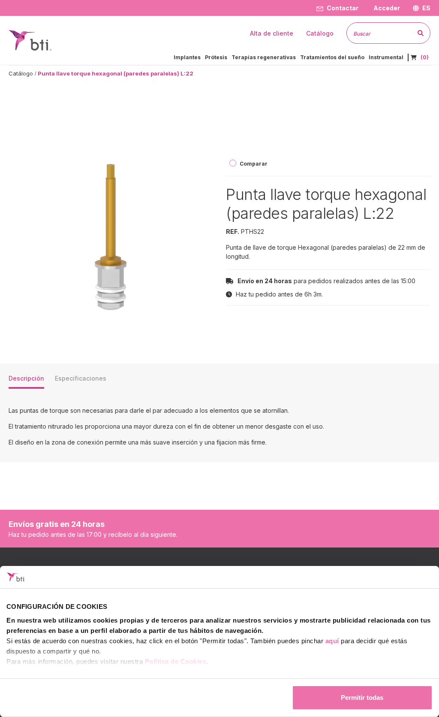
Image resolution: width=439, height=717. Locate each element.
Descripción (26, 378)
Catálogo (21, 73)
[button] (385, 8)
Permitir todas (362, 697)
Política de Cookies (176, 661)
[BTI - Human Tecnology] (30, 39)
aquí (332, 640)
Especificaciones (80, 378)
